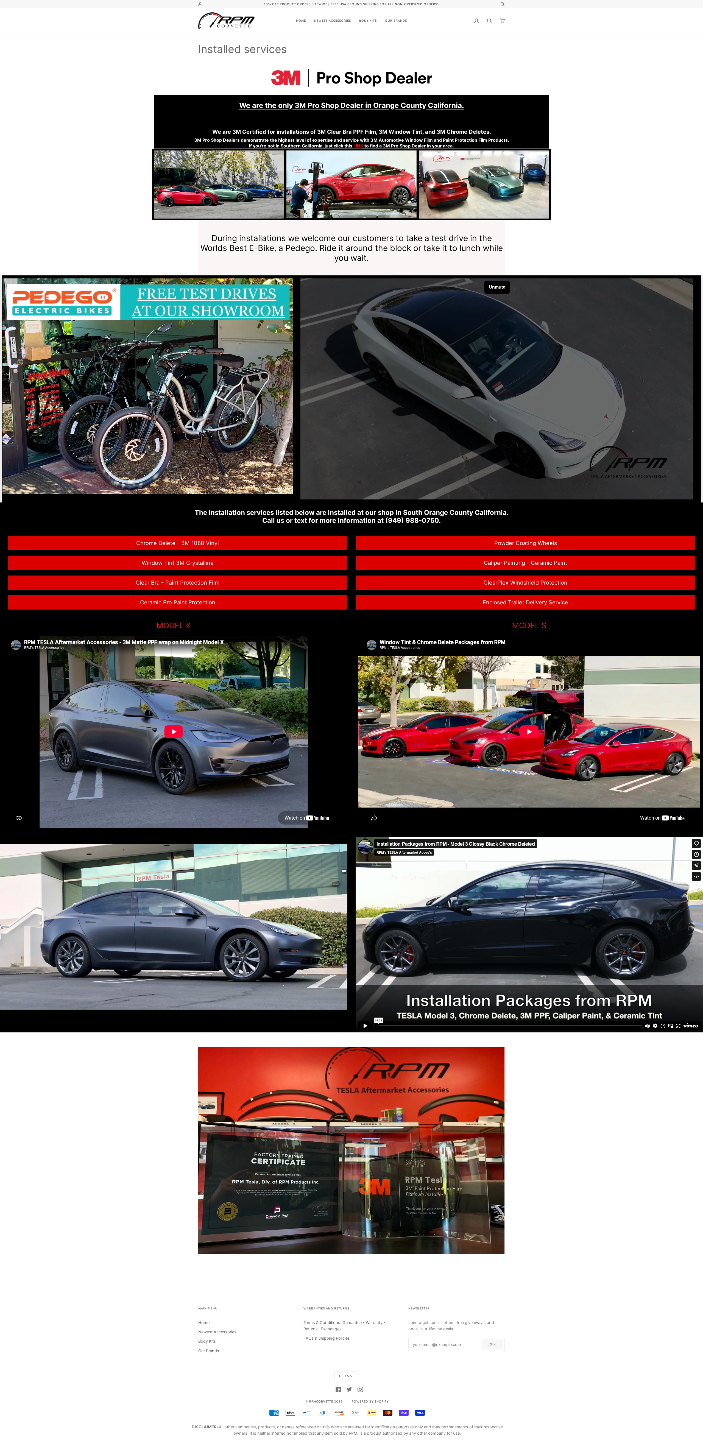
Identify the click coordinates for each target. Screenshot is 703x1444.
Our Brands (208, 1350)
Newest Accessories (217, 1332)
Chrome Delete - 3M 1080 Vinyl (177, 543)
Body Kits (207, 1341)
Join (492, 1344)
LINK (358, 146)
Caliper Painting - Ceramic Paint (525, 563)
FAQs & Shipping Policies (326, 1338)
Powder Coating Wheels (525, 543)
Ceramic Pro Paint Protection (177, 602)
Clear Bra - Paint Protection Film (177, 582)
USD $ (344, 1376)
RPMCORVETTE (321, 1401)
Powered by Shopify (370, 1401)
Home (204, 1322)
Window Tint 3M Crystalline (178, 563)
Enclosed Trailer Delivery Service (525, 602)
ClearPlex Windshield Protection (525, 582)
